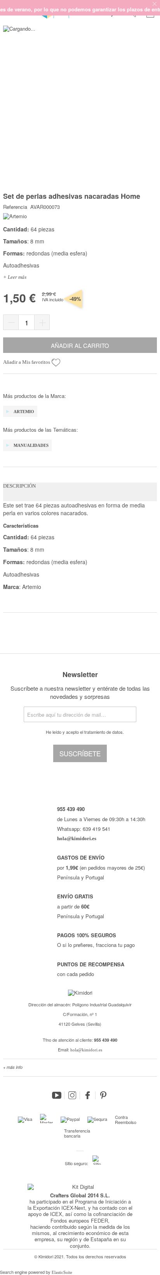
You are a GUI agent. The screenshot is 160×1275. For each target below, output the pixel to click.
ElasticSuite (62, 1272)
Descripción (19, 486)
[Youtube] (56, 1095)
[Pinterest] (103, 1095)
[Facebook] (88, 1095)
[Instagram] (72, 1095)
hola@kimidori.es (86, 1049)
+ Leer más (14, 277)
